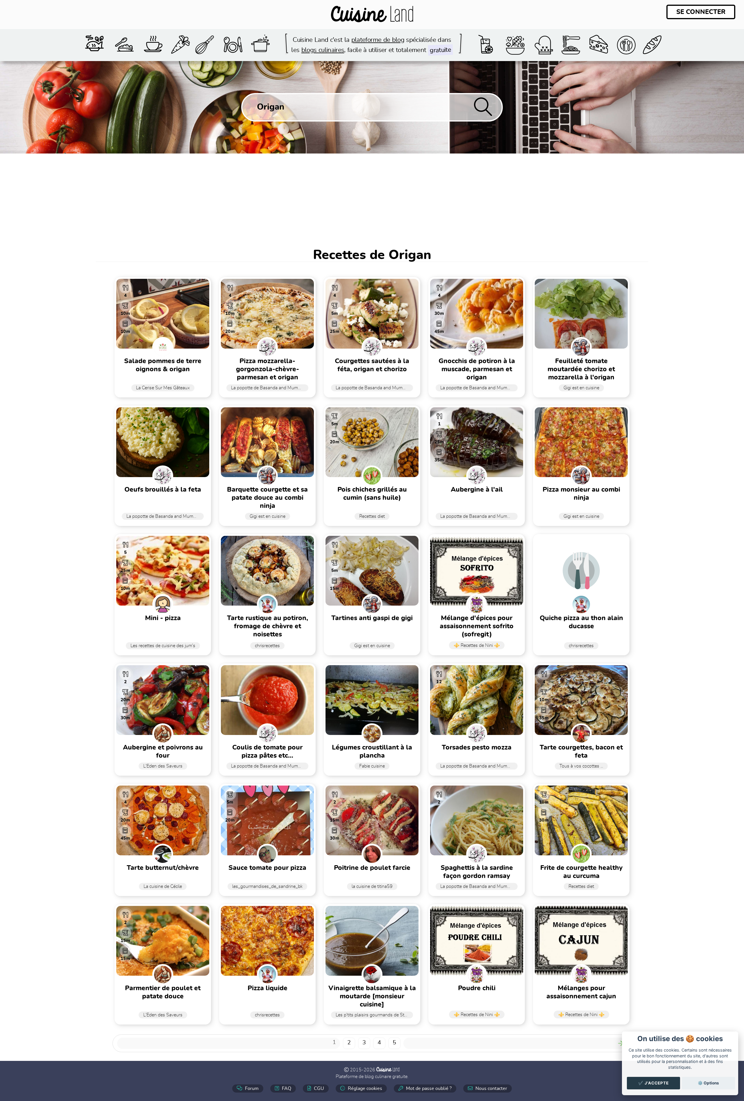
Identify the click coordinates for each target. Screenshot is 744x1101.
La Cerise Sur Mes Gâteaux (163, 388)
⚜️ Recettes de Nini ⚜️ (477, 645)
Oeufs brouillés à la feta (162, 489)
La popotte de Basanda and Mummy (267, 388)
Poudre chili (477, 988)
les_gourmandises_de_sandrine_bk (267, 886)
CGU (318, 1088)
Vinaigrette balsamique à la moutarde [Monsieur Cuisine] (372, 996)
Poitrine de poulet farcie (372, 868)
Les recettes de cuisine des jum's (162, 645)
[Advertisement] (372, 197)
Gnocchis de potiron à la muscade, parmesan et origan (477, 369)
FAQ (286, 1088)
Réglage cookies (364, 1088)
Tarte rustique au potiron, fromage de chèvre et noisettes (267, 626)
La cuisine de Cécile (163, 886)
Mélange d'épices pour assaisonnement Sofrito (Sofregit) (477, 626)
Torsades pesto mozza (477, 747)
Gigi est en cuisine (581, 388)
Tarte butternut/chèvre (163, 868)
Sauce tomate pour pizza (267, 868)
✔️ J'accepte (653, 1083)
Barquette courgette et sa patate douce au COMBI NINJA (267, 497)
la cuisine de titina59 (372, 886)
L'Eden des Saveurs (163, 766)
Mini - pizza (163, 618)
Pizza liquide (267, 988)
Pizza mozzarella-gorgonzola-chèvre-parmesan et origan (267, 369)
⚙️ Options (708, 1083)
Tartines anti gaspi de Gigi (372, 618)
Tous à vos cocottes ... (581, 766)
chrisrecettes (267, 645)
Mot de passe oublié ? (428, 1088)
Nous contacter (490, 1088)
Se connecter (700, 12)
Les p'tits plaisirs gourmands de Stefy (373, 1015)
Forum (251, 1088)
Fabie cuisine (372, 766)
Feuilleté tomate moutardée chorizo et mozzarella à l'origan (581, 369)
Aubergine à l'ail (477, 489)
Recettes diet (372, 516)
